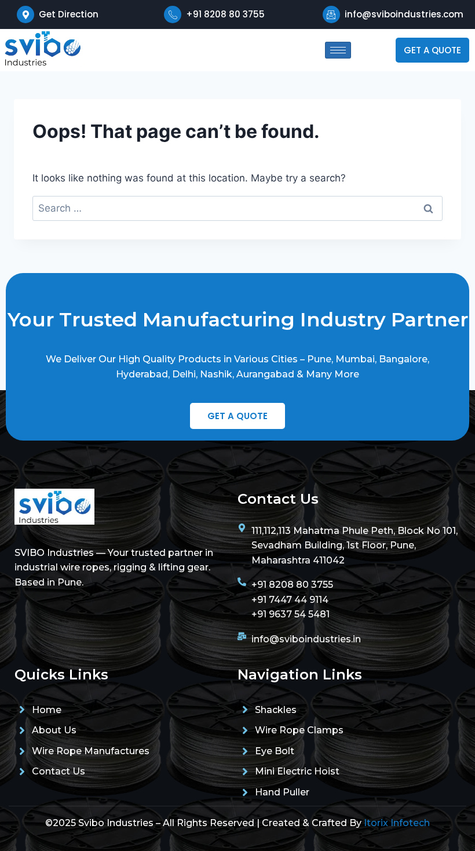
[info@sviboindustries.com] (331, 14)
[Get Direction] (25, 14)
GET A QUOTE (432, 50)
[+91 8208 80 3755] (172, 14)
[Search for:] (237, 208)
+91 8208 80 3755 (225, 14)
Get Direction (68, 14)
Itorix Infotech (397, 822)
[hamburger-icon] (338, 50)
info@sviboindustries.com (404, 14)
